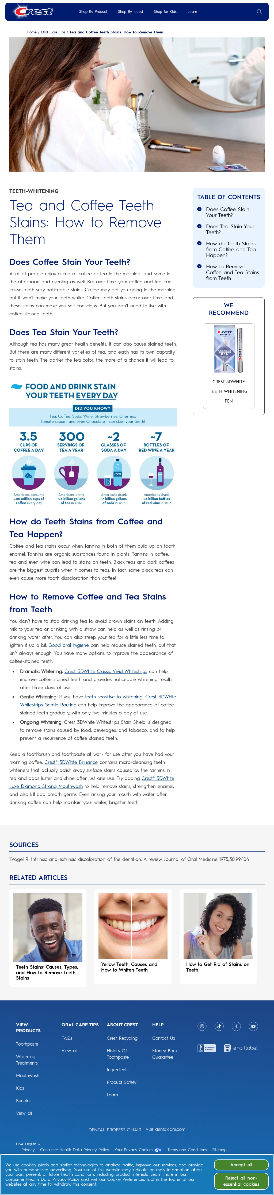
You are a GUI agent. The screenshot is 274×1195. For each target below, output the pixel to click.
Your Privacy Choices (134, 1149)
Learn (192, 11)
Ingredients (117, 1069)
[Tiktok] (219, 1026)
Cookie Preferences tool (130, 1179)
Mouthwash (27, 1075)
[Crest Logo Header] (32, 12)
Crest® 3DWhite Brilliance (71, 762)
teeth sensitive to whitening (114, 697)
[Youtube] (253, 1026)
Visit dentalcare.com (165, 1129)
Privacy (28, 1149)
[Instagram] (202, 1026)
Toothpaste (27, 1044)
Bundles (23, 1100)
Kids (20, 1088)
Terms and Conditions (187, 1149)
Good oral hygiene (68, 645)
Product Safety (121, 1082)
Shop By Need (130, 11)
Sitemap (219, 1149)
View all (24, 1113)
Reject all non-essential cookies (241, 1180)
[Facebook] (236, 1026)
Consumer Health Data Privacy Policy (74, 1149)
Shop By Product (93, 11)
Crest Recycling (122, 1038)
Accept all (241, 1164)
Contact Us (163, 1038)
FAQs (67, 1038)
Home (32, 32)
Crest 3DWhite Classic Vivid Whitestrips (105, 671)
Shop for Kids (165, 11)
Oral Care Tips (53, 32)
